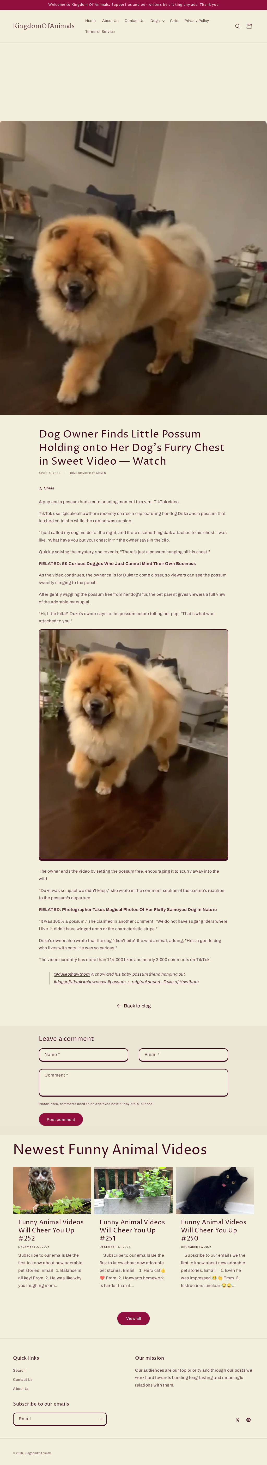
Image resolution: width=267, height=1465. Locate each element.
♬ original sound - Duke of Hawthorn (163, 982)
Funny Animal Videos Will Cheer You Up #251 (132, 1231)
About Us (21, 1389)
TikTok (45, 513)
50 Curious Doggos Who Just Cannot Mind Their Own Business (129, 563)
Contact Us (23, 1380)
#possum (116, 982)
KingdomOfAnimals (38, 1453)
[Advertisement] (133, 81)
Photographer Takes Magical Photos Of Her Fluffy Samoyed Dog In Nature (139, 909)
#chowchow (94, 982)
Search (19, 1370)
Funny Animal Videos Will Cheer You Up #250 (213, 1231)
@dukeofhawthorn (72, 974)
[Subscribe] (100, 1419)
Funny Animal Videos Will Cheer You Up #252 (51, 1231)
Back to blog (137, 1005)
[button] (157, 20)
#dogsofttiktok (68, 982)
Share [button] (49, 488)
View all (133, 1318)
